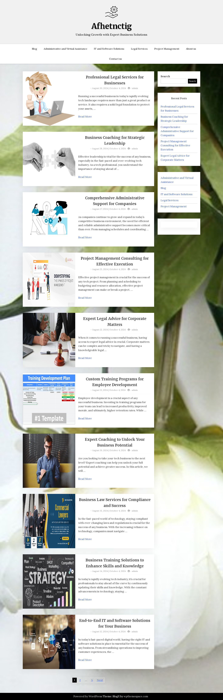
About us (191, 48)
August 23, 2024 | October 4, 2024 (109, 269)
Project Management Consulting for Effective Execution (175, 145)
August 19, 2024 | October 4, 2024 (109, 450)
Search (165, 76)
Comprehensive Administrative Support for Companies (177, 131)
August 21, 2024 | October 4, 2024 (108, 390)
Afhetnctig (111, 26)
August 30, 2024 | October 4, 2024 (109, 88)
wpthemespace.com (136, 696)
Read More (85, 116)
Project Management (166, 48)
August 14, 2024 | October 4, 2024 (109, 571)
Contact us (115, 58)
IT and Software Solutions (109, 48)
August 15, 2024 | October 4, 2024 (109, 510)
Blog (34, 48)
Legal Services (139, 48)
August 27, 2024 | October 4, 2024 (108, 209)
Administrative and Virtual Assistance (65, 48)
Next (100, 680)
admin (135, 88)
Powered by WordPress (87, 696)
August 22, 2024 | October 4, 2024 (109, 329)
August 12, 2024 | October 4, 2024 (108, 631)
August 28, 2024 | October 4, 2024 (109, 148)
